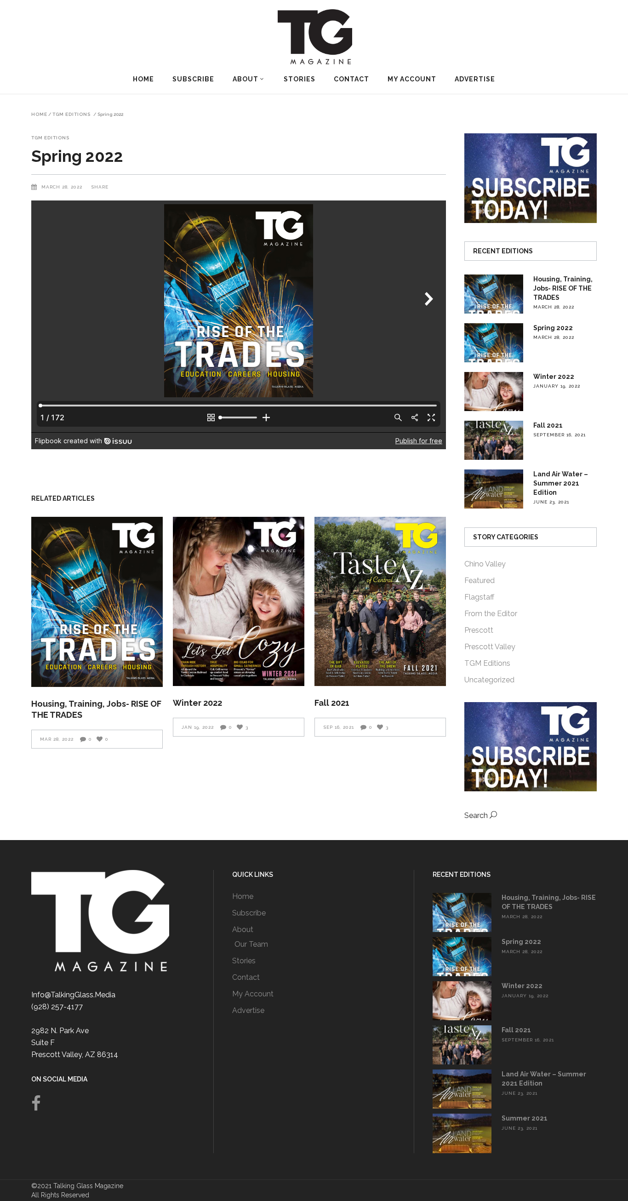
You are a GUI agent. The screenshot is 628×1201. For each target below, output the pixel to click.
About (242, 929)
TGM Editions (71, 114)
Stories (244, 960)
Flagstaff (479, 597)
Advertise (248, 1010)
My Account (253, 993)
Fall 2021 (331, 703)
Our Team (251, 944)
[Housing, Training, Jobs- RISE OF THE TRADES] (97, 602)
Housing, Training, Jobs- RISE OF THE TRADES (563, 288)
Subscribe (249, 913)
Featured (479, 580)
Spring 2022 (553, 328)
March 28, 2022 (62, 186)
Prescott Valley (489, 646)
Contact (246, 977)
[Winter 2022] (238, 601)
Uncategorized (489, 679)
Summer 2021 (525, 1118)
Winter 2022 (197, 703)
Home (39, 114)
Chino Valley (485, 564)
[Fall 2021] (380, 601)
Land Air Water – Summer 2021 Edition (560, 483)
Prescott (478, 630)
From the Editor (490, 613)
